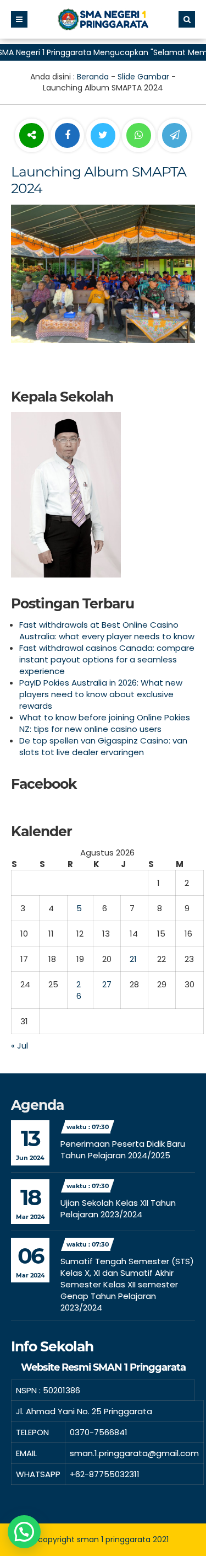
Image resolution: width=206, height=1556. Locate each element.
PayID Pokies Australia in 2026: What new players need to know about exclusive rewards (100, 694)
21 (133, 959)
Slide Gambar (143, 76)
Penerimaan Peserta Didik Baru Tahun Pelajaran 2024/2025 (122, 1149)
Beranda (93, 76)
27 (107, 984)
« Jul (19, 1045)
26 (78, 990)
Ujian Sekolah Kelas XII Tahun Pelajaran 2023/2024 (118, 1208)
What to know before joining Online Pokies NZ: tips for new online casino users (104, 723)
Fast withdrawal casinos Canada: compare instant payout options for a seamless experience (106, 659)
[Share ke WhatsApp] (138, 137)
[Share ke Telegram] (174, 135)
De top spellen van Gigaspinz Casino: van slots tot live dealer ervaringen (103, 746)
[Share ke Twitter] (104, 135)
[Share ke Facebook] (68, 135)
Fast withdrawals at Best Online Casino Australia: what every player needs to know (106, 630)
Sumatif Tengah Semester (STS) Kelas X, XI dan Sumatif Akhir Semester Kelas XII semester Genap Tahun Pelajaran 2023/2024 (127, 1284)
